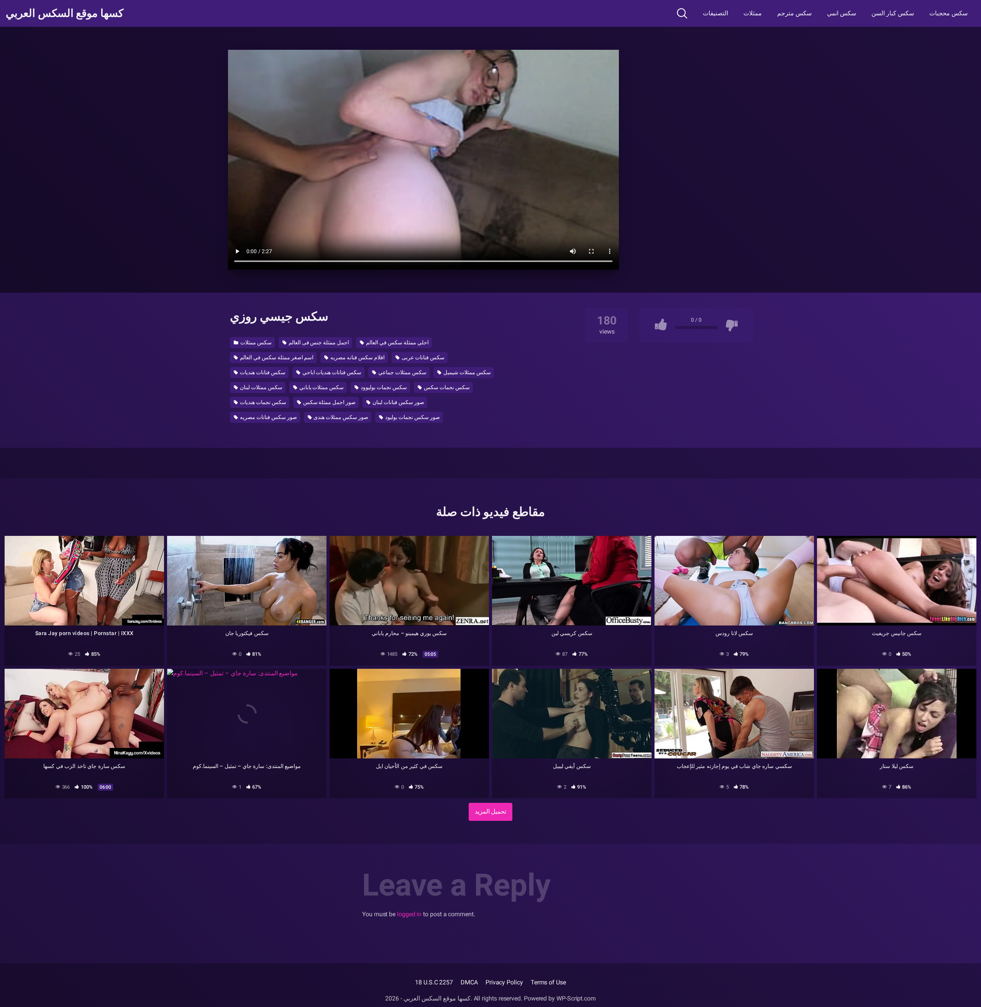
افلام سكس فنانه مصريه (357, 357)
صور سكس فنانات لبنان (397, 402)
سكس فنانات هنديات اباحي (331, 372)
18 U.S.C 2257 (434, 982)
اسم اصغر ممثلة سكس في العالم (276, 357)
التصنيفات (715, 13)
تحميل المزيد (491, 811)
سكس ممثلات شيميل (466, 372)
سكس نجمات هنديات (262, 402)
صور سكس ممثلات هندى (341, 417)
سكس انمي (841, 13)
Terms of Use (548, 982)
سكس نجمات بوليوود (383, 387)
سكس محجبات (948, 13)
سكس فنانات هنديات (262, 372)
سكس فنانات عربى (422, 357)
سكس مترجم (794, 13)
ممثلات (752, 13)
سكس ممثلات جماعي (402, 372)
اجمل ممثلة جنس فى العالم (318, 342)
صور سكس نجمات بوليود (412, 417)
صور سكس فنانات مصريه (268, 417)
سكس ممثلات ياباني (321, 387)
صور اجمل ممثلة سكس (329, 402)
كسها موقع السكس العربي (64, 13)
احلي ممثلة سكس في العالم (397, 342)
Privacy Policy (504, 982)
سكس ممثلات (255, 342)
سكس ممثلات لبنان (260, 387)
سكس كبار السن (892, 13)
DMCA (469, 982)
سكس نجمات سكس (446, 387)
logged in (409, 914)
